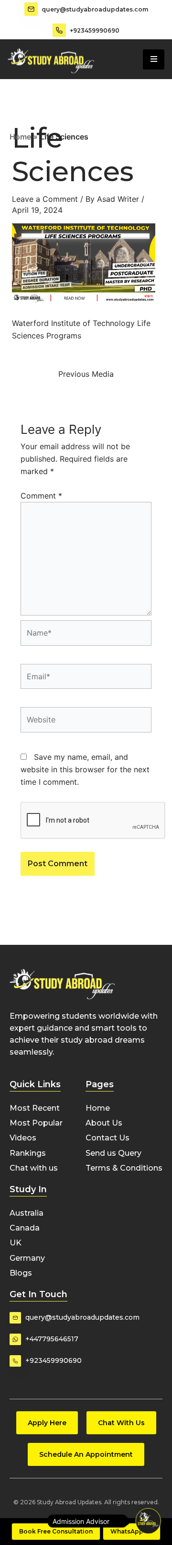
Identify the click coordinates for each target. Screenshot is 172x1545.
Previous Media (86, 374)
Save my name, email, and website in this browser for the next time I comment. (85, 769)
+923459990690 (94, 30)
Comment (41, 495)
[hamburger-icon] (153, 59)
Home (20, 136)
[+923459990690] (59, 30)
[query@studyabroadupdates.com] (31, 9)
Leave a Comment (45, 199)
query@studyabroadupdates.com (95, 9)
